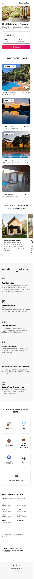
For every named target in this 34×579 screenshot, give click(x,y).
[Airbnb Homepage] (3, 3)
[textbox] (9, 41)
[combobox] (16, 35)
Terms (19, 570)
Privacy (14, 570)
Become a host (24, 3)
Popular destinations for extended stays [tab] (14, 498)
